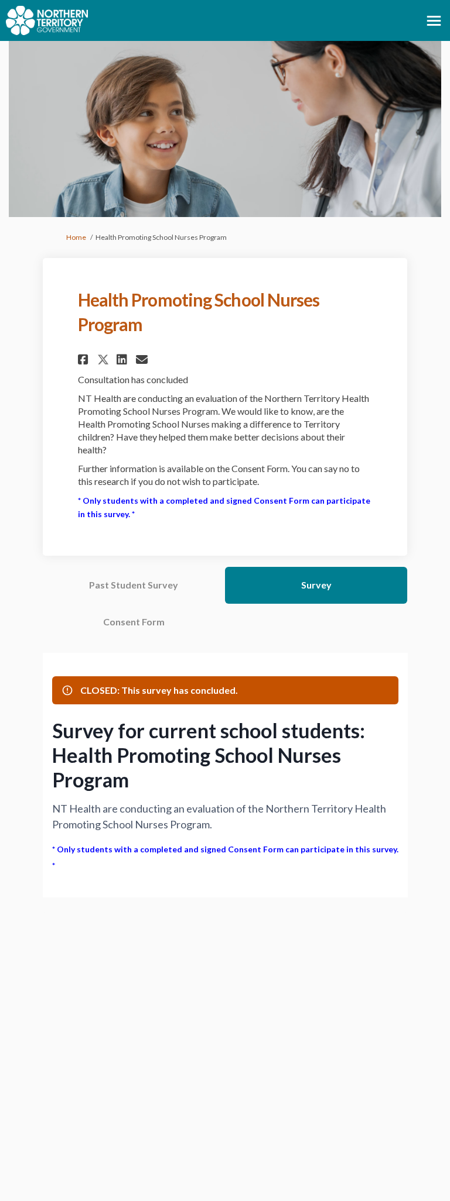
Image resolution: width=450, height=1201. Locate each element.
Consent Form (134, 621)
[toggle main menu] (434, 21)
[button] (84, 359)
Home (76, 237)
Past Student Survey (133, 584)
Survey (316, 584)
